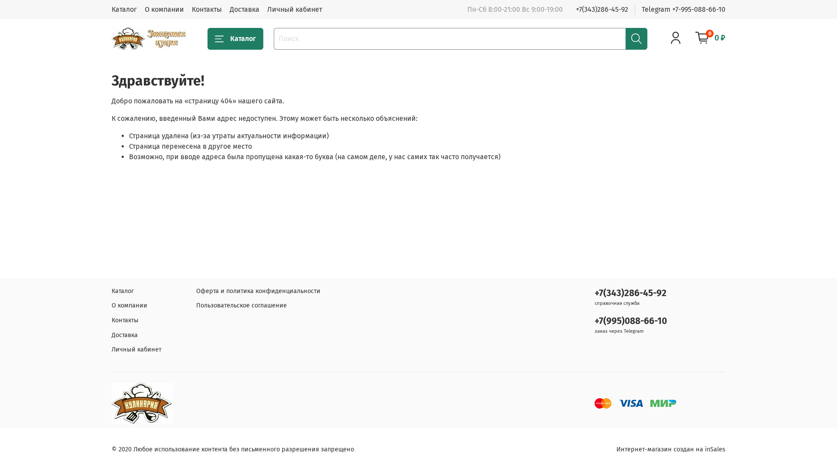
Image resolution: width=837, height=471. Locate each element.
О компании (164, 9)
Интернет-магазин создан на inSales (670, 449)
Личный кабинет (294, 9)
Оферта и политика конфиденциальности (258, 291)
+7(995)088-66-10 (631, 321)
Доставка (244, 9)
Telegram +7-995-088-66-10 (683, 9)
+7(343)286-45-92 (602, 9)
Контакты (207, 9)
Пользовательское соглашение (241, 305)
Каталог (124, 9)
